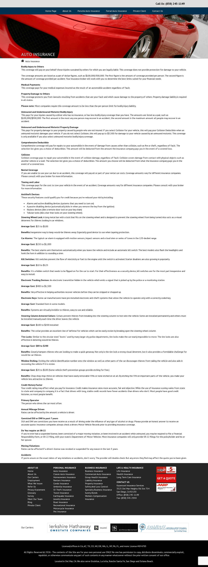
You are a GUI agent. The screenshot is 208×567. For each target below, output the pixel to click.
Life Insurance (123, 471)
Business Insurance (94, 471)
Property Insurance (94, 483)
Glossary (32, 492)
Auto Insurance (60, 471)
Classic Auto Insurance (64, 474)
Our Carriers (33, 477)
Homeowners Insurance (64, 477)
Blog (30, 502)
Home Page (50, 10)
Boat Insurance (60, 502)
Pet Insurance (59, 511)
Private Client (139, 10)
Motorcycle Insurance (63, 508)
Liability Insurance (93, 480)
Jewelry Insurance (61, 499)
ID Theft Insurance (62, 489)
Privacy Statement (36, 489)
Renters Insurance (61, 480)
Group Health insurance (96, 477)
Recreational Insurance (64, 505)
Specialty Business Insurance (98, 489)
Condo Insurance (61, 483)
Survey (31, 495)
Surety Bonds (91, 492)
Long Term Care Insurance (129, 477)
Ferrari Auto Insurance (116, 10)
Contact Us (157, 10)
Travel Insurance (61, 492)
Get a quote (166, 478)
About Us (67, 10)
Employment (34, 480)
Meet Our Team (35, 499)
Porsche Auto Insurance (89, 10)
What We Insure (35, 483)
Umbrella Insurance (62, 486)
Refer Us (32, 486)
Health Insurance (125, 474)
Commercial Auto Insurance (98, 474)
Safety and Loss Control (96, 486)
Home (30, 471)
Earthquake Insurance (63, 495)
